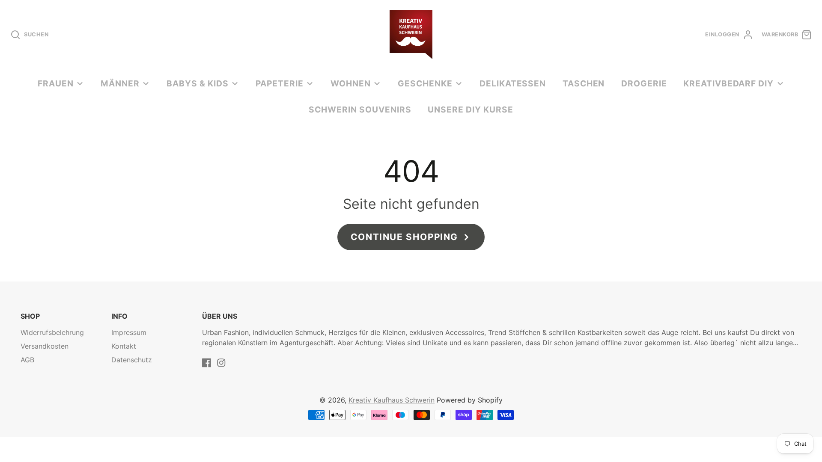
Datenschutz (131, 359)
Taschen (584, 83)
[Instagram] (221, 362)
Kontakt (123, 346)
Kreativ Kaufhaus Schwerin (391, 400)
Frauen (56, 83)
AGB (27, 359)
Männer (120, 83)
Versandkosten (44, 346)
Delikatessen (513, 83)
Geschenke (425, 83)
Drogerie (644, 83)
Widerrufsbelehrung (52, 332)
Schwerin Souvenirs (360, 109)
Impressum (128, 332)
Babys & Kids (198, 83)
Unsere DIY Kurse (470, 109)
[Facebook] (206, 362)
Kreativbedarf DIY (728, 83)
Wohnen (351, 83)
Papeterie (280, 83)
